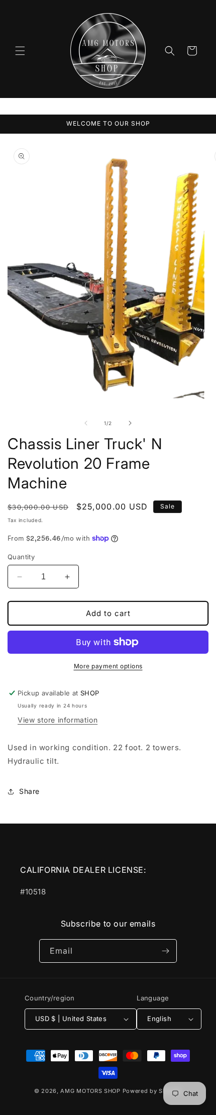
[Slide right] (130, 423)
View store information (57, 720)
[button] (20, 51)
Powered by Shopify (152, 1090)
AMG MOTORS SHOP (90, 1090)
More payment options (108, 666)
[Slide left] (86, 423)
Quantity (21, 557)
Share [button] (29, 791)
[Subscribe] (165, 951)
